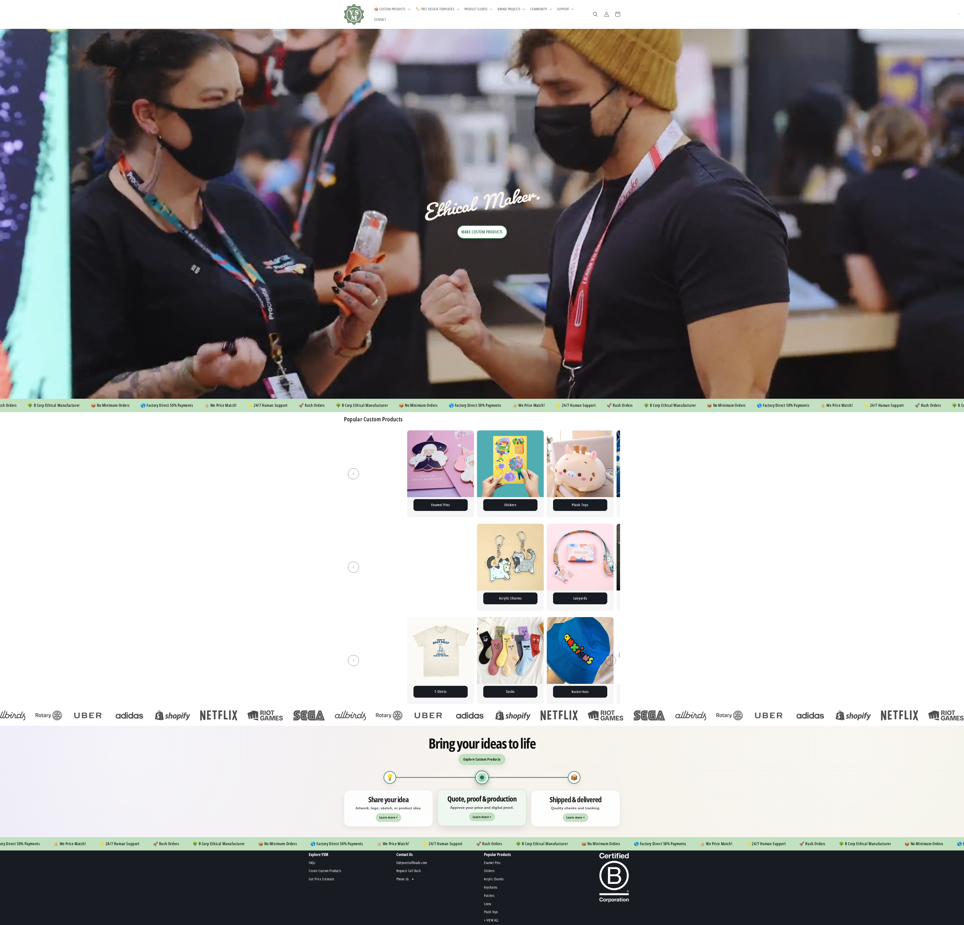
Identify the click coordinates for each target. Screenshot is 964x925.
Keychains (374, 504)
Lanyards (371, 598)
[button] (391, 9)
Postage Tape (583, 504)
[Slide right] (610, 473)
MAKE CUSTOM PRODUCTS (482, 232)
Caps (513, 691)
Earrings (580, 598)
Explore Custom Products (482, 759)
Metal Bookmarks (440, 598)
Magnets (513, 504)
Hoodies (510, 598)
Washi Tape (443, 691)
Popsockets (583, 691)
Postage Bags (444, 504)
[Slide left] (353, 473)
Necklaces (374, 691)
